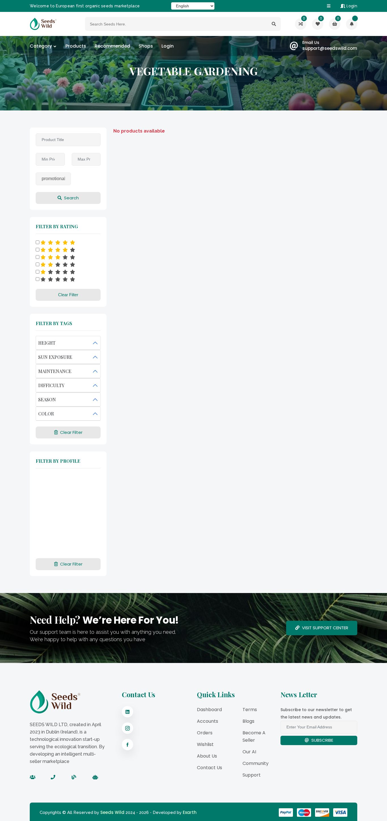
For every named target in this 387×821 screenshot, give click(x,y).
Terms (250, 709)
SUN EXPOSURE (55, 357)
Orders (204, 733)
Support (252, 775)
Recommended (112, 46)
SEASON (47, 399)
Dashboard (209, 709)
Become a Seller (254, 736)
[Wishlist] (351, 24)
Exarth (190, 812)
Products (75, 46)
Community (256, 763)
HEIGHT (47, 343)
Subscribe (321, 740)
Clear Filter (68, 294)
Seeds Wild (112, 812)
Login (351, 6)
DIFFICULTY (51, 385)
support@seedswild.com (329, 48)
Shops (146, 46)
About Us (207, 756)
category (41, 46)
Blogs (248, 721)
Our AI (249, 752)
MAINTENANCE (54, 371)
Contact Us (209, 767)
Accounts (207, 721)
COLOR (46, 414)
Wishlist (205, 744)
